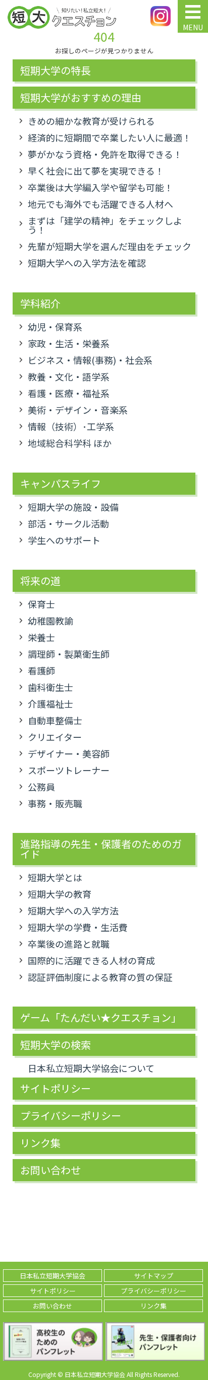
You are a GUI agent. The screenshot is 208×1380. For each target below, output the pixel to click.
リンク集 (40, 1143)
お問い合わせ (50, 1170)
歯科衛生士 (50, 687)
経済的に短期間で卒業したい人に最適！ (109, 137)
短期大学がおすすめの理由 (80, 98)
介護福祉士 (50, 703)
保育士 (41, 603)
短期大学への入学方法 (73, 910)
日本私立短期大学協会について (91, 1067)
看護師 (41, 670)
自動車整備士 (55, 720)
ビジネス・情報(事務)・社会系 (90, 359)
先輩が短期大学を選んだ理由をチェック (109, 246)
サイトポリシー (55, 1089)
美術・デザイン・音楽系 (78, 409)
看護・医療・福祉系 (69, 393)
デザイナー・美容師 (69, 753)
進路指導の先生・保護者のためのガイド (101, 849)
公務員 (41, 786)
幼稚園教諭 (50, 620)
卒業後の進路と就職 (69, 943)
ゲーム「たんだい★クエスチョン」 (100, 1018)
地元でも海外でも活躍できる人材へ (100, 203)
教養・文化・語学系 (69, 376)
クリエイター (55, 736)
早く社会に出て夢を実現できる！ (96, 170)
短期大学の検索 (55, 1045)
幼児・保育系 (55, 326)
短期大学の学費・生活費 (78, 927)
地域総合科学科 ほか (70, 442)
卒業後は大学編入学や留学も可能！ (100, 187)
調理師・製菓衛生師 (69, 653)
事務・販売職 (55, 803)
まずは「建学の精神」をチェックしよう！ (105, 225)
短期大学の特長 (55, 70)
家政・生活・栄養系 (69, 343)
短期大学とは (55, 877)
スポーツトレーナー (69, 770)
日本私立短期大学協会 (52, 1275)
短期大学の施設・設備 (73, 506)
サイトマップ (153, 1275)
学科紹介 (40, 303)
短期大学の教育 (59, 893)
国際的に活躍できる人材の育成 (91, 960)
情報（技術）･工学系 (71, 426)
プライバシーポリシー (70, 1116)
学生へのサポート (64, 540)
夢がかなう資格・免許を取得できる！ (105, 154)
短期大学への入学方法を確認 (87, 262)
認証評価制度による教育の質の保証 (100, 976)
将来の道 (40, 581)
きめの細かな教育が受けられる (91, 120)
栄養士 (41, 637)
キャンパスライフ (60, 484)
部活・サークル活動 (68, 523)
